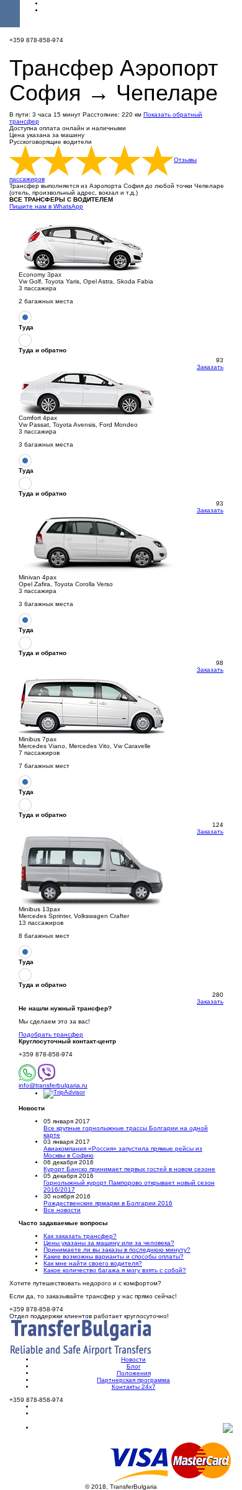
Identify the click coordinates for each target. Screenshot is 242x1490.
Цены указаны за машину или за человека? (108, 1242)
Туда (26, 327)
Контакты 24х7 (134, 1386)
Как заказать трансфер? (80, 1236)
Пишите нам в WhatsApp (46, 206)
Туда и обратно (42, 350)
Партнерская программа (133, 1379)
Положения (134, 1373)
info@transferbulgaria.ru (53, 1085)
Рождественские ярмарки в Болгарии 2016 (108, 1203)
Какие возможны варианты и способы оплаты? (113, 1256)
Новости (133, 1359)
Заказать (210, 367)
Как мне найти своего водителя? (92, 1263)
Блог (134, 1366)
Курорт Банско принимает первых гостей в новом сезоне (129, 1169)
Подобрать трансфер (51, 1034)
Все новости (62, 1210)
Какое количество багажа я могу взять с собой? (114, 1270)
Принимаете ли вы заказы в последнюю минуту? (116, 1249)
